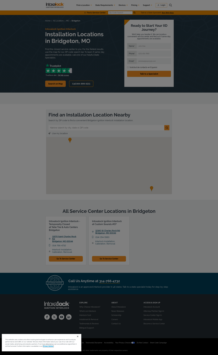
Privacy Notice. (48, 346)
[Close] (77, 336)
